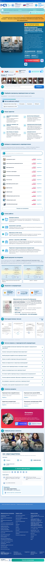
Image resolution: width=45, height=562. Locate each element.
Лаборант (37, 103)
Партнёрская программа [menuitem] (20, 515)
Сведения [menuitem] (17, 533)
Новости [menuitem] (17, 527)
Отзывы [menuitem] (17, 525)
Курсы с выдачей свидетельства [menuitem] (7, 540)
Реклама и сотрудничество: (18, 553)
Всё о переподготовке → (22, 20)
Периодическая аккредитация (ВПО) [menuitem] (6, 521)
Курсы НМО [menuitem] (3, 532)
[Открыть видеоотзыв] (4, 80)
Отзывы (35, 1)
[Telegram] (15, 472)
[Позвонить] (9, 560)
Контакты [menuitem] (17, 530)
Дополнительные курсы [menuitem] (5, 549)
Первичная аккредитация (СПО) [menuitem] (7, 531)
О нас (33, 1)
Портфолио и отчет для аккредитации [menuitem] (5, 516)
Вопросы (11, 75)
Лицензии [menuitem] (17, 524)
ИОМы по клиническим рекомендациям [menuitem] (5, 536)
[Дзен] (26, 472)
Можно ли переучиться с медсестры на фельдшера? (15, 362)
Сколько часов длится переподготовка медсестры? (14, 351)
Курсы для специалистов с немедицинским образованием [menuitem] (7, 539)
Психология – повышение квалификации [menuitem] (5, 543)
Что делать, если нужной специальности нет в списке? (15, 384)
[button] (7, 307)
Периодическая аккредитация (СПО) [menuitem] (6, 518)
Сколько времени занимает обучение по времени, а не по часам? (18, 377)
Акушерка (29, 103)
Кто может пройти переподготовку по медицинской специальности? (19, 373)
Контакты (42, 1)
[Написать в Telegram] (25, 64)
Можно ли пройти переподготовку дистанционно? (14, 359)
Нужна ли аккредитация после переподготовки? (14, 370)
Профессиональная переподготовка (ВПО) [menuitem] (5, 529)
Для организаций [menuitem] (19, 516)
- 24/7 (35, 530)
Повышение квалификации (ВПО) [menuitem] (7, 524)
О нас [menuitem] (17, 522)
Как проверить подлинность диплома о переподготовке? (16, 381)
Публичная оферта (41, 553)
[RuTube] (23, 472)
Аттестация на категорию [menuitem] (5, 534)
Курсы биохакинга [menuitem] (4, 547)
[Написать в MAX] (42, 60)
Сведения (38, 1)
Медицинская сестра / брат (10, 103)
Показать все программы (23, 208)
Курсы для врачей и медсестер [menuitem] (21, 518)
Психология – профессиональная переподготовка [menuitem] (7, 545)
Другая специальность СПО (10, 106)
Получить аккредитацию (27, 10)
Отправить (39, 86)
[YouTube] (21, 472)
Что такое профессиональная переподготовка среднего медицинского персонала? (19, 347)
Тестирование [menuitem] (18, 519)
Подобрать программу (33, 60)
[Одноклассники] (18, 472)
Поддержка (27, 552)
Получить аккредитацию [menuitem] (20, 521)
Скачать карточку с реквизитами (14, 492)
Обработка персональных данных (34, 553)
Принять (42, 556)
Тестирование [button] (39, 10)
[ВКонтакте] (12, 472)
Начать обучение (5, 12)
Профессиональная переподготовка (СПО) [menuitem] (5, 527)
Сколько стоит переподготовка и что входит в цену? (15, 366)
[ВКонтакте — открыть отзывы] (36, 71)
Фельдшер (21, 103)
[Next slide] (42, 330)
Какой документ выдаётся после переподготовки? (14, 355)
